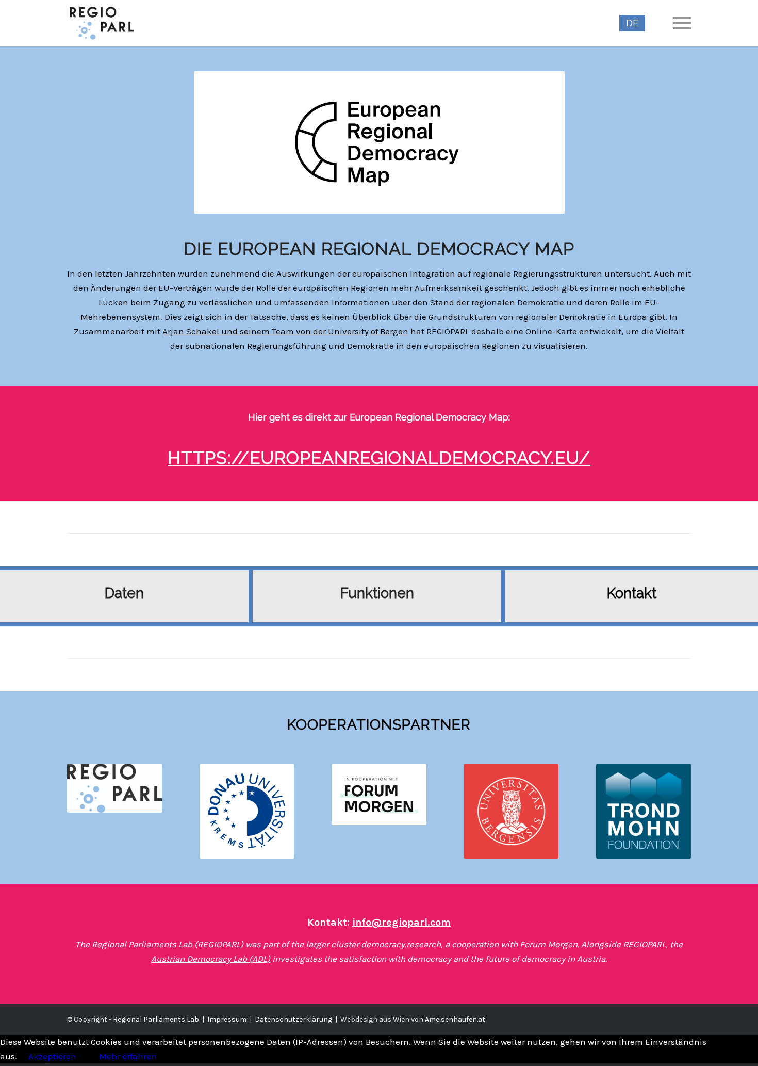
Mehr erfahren (128, 1056)
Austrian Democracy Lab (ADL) (210, 959)
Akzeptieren (52, 1056)
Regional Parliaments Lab (156, 1019)
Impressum (226, 1019)
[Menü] (678, 23)
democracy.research (401, 944)
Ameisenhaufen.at (455, 1019)
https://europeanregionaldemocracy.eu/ (379, 457)
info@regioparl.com (401, 922)
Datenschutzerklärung (293, 1019)
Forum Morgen (549, 944)
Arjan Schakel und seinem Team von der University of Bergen (285, 331)
